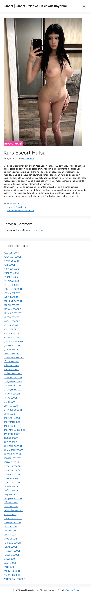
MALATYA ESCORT (13, 470)
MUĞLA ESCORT (12, 490)
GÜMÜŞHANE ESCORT (15, 390)
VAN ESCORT (10, 567)
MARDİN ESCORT (12, 482)
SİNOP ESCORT (11, 531)
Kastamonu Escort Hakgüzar (20, 210)
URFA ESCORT (10, 559)
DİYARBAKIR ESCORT (14, 357)
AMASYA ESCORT (12, 273)
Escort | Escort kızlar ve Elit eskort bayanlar (35, 6)
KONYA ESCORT (11, 462)
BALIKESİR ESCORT (13, 301)
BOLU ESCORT (11, 329)
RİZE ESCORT (10, 514)
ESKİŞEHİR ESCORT (13, 382)
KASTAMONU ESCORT (14, 430)
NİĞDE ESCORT (11, 502)
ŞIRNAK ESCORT (12, 535)
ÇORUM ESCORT (12, 349)
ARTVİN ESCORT (12, 293)
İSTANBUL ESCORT (13, 410)
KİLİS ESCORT (10, 442)
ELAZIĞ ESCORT (11, 369)
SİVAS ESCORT (11, 539)
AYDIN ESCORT (11, 297)
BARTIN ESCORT (12, 305)
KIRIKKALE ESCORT (13, 446)
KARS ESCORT (14, 203)
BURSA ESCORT (11, 337)
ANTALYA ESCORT (12, 281)
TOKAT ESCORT (11, 547)
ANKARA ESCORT (12, 277)
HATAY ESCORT (11, 398)
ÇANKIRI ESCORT (12, 345)
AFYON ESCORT (11, 261)
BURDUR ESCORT (12, 333)
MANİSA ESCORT (12, 474)
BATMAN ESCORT (12, 309)
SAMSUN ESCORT (12, 522)
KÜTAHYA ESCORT (13, 466)
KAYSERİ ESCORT (12, 434)
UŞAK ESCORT (11, 563)
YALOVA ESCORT (12, 571)
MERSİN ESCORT (12, 486)
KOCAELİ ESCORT (12, 458)
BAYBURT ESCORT (13, 313)
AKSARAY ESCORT (13, 269)
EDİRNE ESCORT (11, 365)
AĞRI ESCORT (10, 265)
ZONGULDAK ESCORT (14, 579)
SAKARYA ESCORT (13, 518)
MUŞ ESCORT (10, 494)
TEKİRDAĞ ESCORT (13, 543)
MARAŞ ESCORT (11, 478)
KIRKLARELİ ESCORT (13, 450)
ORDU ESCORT (11, 506)
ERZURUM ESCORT (13, 377)
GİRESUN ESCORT (12, 386)
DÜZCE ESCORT (11, 361)
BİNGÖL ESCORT (12, 321)
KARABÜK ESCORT (13, 418)
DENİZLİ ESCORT (12, 353)
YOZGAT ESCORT (12, 575)
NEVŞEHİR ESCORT (13, 498)
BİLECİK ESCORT (12, 317)
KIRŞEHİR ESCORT (12, 454)
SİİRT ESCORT (10, 527)
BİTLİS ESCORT (11, 325)
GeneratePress (72, 590)
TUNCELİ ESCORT (12, 555)
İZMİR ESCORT (11, 414)
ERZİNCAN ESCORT (13, 373)
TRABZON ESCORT (13, 551)
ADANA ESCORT (11, 253)
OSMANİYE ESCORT (13, 510)
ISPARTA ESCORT (12, 406)
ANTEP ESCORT (11, 285)
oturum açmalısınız (34, 230)
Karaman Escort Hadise (18, 207)
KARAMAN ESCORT (13, 422)
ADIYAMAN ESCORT (13, 257)
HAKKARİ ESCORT (12, 394)
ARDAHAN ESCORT (13, 289)
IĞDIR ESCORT (10, 402)
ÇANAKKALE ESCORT (14, 341)
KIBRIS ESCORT (11, 438)
